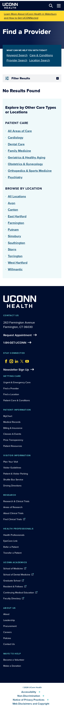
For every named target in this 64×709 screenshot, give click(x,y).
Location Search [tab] (39, 60)
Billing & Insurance (12, 428)
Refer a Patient (11, 547)
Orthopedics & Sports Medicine (30, 170)
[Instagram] (10, 360)
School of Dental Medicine (16, 574)
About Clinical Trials (13, 513)
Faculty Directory (12, 598)
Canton (13, 209)
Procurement (10, 626)
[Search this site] (50, 5)
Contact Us (9, 644)
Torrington (15, 256)
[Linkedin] (16, 360)
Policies (7, 638)
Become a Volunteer (13, 660)
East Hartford (17, 216)
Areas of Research (13, 507)
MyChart (7, 416)
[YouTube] (26, 360)
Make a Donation (12, 666)
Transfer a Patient (12, 553)
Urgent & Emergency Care (17, 382)
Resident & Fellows (13, 586)
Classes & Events (12, 434)
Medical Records (12, 422)
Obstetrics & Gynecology (25, 164)
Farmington (16, 222)
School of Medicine (13, 568)
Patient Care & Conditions (16, 400)
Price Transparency (13, 440)
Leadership (9, 620)
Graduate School (12, 580)
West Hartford (17, 262)
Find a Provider (11, 388)
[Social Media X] (21, 360)
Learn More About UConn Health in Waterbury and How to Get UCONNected (30, 16)
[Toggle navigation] (58, 5)
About (6, 614)
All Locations (17, 196)
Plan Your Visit (10, 462)
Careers (7, 632)
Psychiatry (15, 177)
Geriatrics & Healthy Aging (26, 157)
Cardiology (15, 137)
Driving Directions (12, 485)
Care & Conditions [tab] (41, 55)
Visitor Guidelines (12, 467)
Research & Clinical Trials (16, 501)
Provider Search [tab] (17, 60)
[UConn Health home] (10, 6)
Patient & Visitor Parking (15, 473)
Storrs (12, 249)
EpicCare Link (10, 541)
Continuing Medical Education (18, 592)
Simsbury (14, 236)
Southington (16, 242)
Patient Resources (12, 446)
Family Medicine (19, 150)
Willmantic (15, 269)
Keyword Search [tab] (17, 55)
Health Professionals (13, 535)
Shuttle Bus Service (13, 479)
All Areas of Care (20, 131)
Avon (11, 203)
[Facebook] (5, 360)
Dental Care (16, 144)
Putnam (13, 229)
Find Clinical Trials (12, 519)
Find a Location (11, 394)
